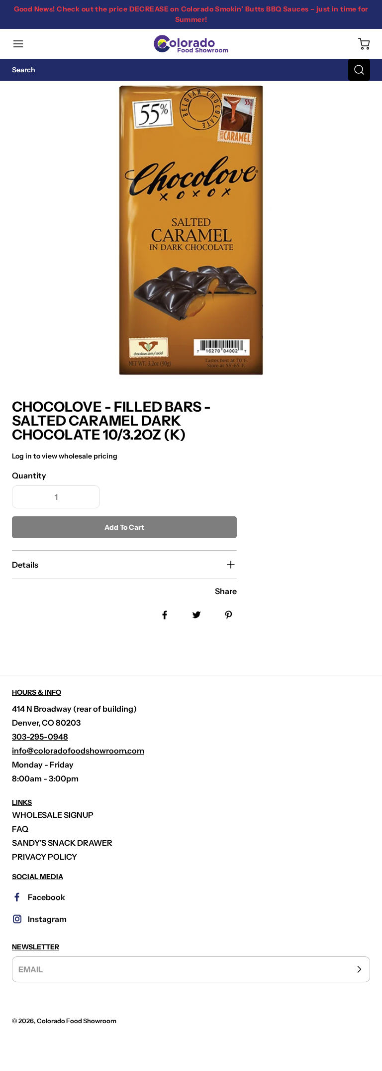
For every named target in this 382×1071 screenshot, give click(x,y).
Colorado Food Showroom (76, 1021)
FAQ (20, 829)
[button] (23, 44)
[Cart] (359, 44)
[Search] (359, 70)
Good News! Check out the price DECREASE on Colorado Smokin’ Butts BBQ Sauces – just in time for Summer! (191, 14)
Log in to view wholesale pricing (64, 456)
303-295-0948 (40, 737)
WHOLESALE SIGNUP (53, 815)
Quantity (29, 475)
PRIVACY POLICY (44, 857)
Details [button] (25, 565)
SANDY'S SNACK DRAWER (62, 843)
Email (30, 969)
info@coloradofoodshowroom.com (78, 751)
